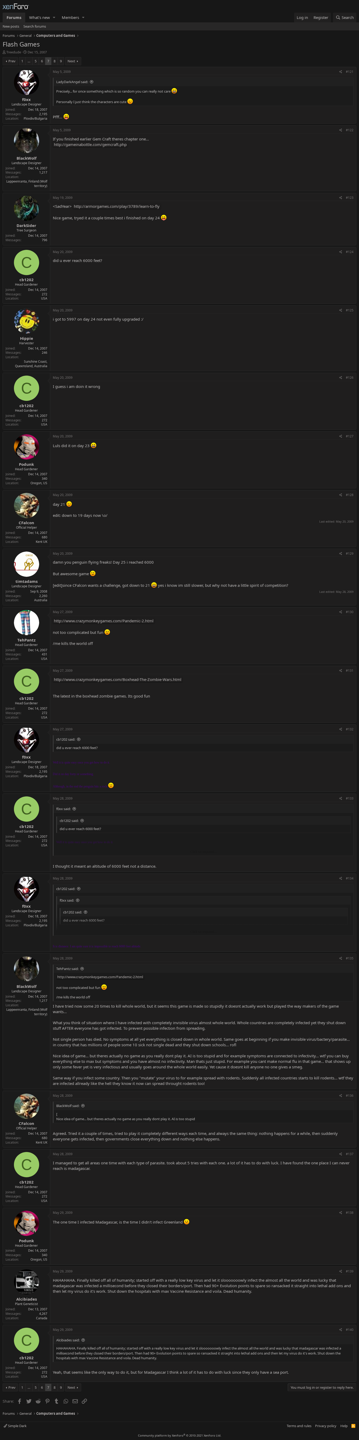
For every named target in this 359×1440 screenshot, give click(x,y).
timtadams (27, 581)
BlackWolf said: (67, 1105)
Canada (41, 1318)
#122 (349, 130)
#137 (349, 1154)
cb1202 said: (65, 739)
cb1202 (26, 279)
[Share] (340, 72)
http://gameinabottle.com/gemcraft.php (90, 144)
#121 (349, 71)
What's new (39, 17)
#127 (349, 436)
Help (344, 1425)
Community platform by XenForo (179, 1435)
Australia (40, 600)
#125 (349, 310)
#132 (349, 729)
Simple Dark (17, 1425)
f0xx (26, 99)
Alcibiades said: (68, 1340)
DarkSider (26, 225)
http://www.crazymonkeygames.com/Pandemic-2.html (103, 620)
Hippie (26, 338)
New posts (11, 26)
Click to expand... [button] (203, 851)
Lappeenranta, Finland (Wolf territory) (26, 183)
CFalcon (26, 522)
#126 (349, 377)
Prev (12, 61)
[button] (54, 17)
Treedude (13, 52)
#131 (349, 670)
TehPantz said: (67, 968)
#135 (349, 958)
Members (70, 17)
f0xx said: (63, 808)
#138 (349, 1212)
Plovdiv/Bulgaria (35, 118)
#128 (349, 495)
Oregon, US (38, 483)
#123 (349, 197)
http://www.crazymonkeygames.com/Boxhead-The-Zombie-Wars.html (117, 679)
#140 (349, 1329)
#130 (349, 612)
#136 (349, 1095)
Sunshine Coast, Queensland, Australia (31, 363)
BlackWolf (27, 158)
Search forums (34, 26)
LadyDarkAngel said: (72, 81)
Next (71, 61)
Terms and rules (299, 1425)
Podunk (26, 464)
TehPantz (26, 640)
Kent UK (41, 541)
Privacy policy (325, 1425)
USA (44, 298)
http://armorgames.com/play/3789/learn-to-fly (117, 206)
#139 (349, 1271)
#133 (349, 798)
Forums (14, 17)
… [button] (29, 61)
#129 (349, 553)
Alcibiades (26, 1299)
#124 (349, 252)
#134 (349, 878)
